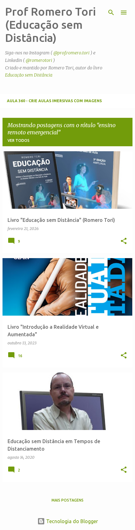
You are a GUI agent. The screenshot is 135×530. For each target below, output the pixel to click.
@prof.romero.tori (71, 53)
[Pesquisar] (111, 12)
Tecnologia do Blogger (71, 521)
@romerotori (39, 60)
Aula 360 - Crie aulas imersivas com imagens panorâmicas (54, 103)
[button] (123, 241)
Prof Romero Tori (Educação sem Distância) (50, 24)
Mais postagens (67, 500)
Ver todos (19, 140)
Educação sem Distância (28, 75)
